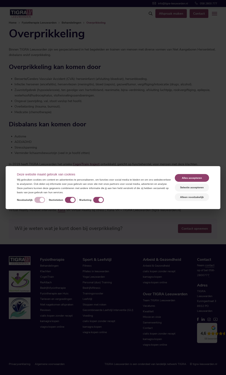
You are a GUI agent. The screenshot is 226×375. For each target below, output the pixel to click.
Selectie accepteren (192, 187)
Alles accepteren (192, 178)
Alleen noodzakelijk (192, 197)
